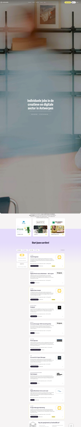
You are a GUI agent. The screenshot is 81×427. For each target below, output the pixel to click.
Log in (74, 2)
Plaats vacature (67, 2)
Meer (45, 2)
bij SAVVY (36, 234)
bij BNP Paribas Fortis (55, 234)
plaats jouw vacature (44, 114)
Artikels (33, 2)
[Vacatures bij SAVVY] (40, 222)
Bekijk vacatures (34, 114)
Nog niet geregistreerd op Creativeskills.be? (48, 423)
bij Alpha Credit (20, 234)
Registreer (37, 2)
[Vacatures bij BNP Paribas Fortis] (57, 222)
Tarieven (41, 2)
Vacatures (29, 2)
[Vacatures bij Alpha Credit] (23, 222)
